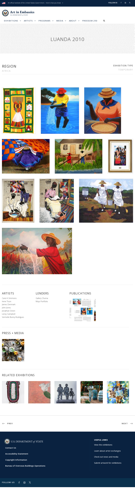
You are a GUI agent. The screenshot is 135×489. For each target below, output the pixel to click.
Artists (28, 20)
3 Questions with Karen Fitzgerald (13, 354)
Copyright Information (16, 459)
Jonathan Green (8, 311)
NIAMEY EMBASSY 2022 (91, 396)
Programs (44, 20)
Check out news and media (106, 456)
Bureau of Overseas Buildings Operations (25, 465)
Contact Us (10, 447)
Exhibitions (11, 20)
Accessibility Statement (16, 453)
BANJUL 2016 (118, 397)
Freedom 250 (89, 20)
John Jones (6, 307)
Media (59, 20)
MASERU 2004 (65, 397)
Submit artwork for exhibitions (107, 462)
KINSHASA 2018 (39, 397)
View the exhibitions (103, 444)
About (72, 20)
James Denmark (8, 304)
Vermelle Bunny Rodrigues (13, 317)
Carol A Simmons (9, 298)
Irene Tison (6, 301)
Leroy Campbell (8, 314)
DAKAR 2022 (13, 397)
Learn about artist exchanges (107, 450)
